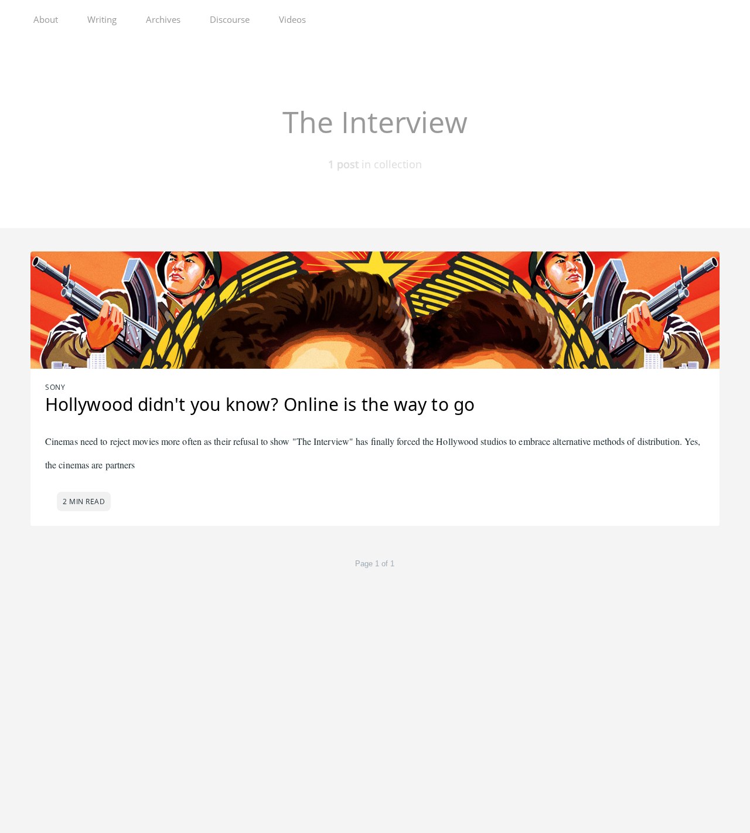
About (45, 19)
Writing (102, 19)
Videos (292, 19)
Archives (163, 19)
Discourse (230, 19)
